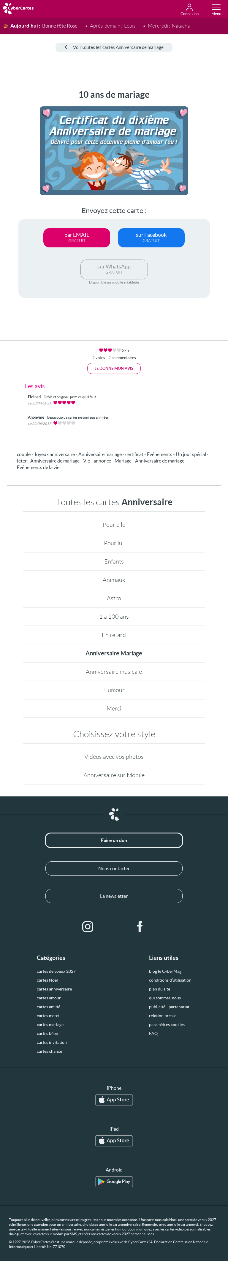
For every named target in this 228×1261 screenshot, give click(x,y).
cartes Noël (47, 980)
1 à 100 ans (114, 616)
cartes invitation (52, 1042)
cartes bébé (47, 1033)
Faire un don (114, 840)
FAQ (153, 1033)
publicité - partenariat (169, 1006)
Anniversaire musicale (114, 671)
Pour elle (114, 524)
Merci (114, 708)
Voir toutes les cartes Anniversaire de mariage (118, 47)
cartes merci (48, 1015)
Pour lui (114, 543)
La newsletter (114, 896)
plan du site (159, 989)
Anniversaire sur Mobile (114, 775)
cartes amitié (48, 1006)
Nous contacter (114, 868)
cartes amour (49, 998)
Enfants (114, 561)
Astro (114, 598)
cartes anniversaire (54, 989)
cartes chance (49, 1051)
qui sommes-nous (165, 998)
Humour (114, 690)
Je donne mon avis (114, 368)
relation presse (162, 1015)
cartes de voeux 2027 (56, 971)
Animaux (114, 580)
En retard (114, 635)
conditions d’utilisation (170, 980)
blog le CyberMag (165, 971)
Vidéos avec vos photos (114, 756)
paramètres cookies (167, 1024)
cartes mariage (50, 1024)
